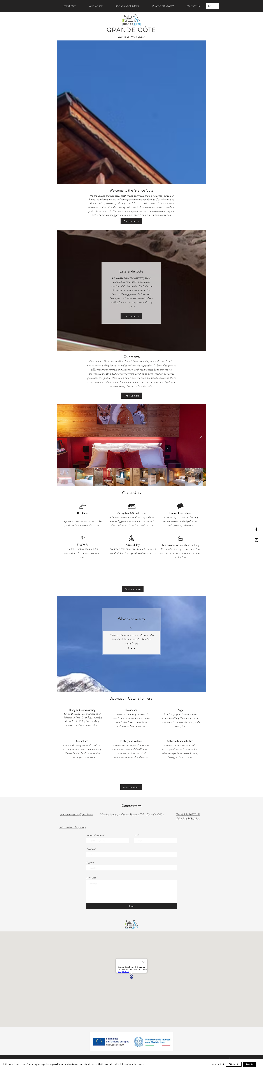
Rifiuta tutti (234, 1064)
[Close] (259, 1064)
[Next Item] (201, 436)
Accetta (249, 1064)
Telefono (90, 849)
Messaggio (91, 877)
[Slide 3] (134, 648)
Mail (136, 835)
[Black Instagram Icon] (256, 540)
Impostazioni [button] (218, 1064)
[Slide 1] (128, 648)
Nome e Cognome (94, 835)
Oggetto (90, 862)
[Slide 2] (131, 648)
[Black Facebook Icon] (256, 529)
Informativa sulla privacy (132, 1064)
